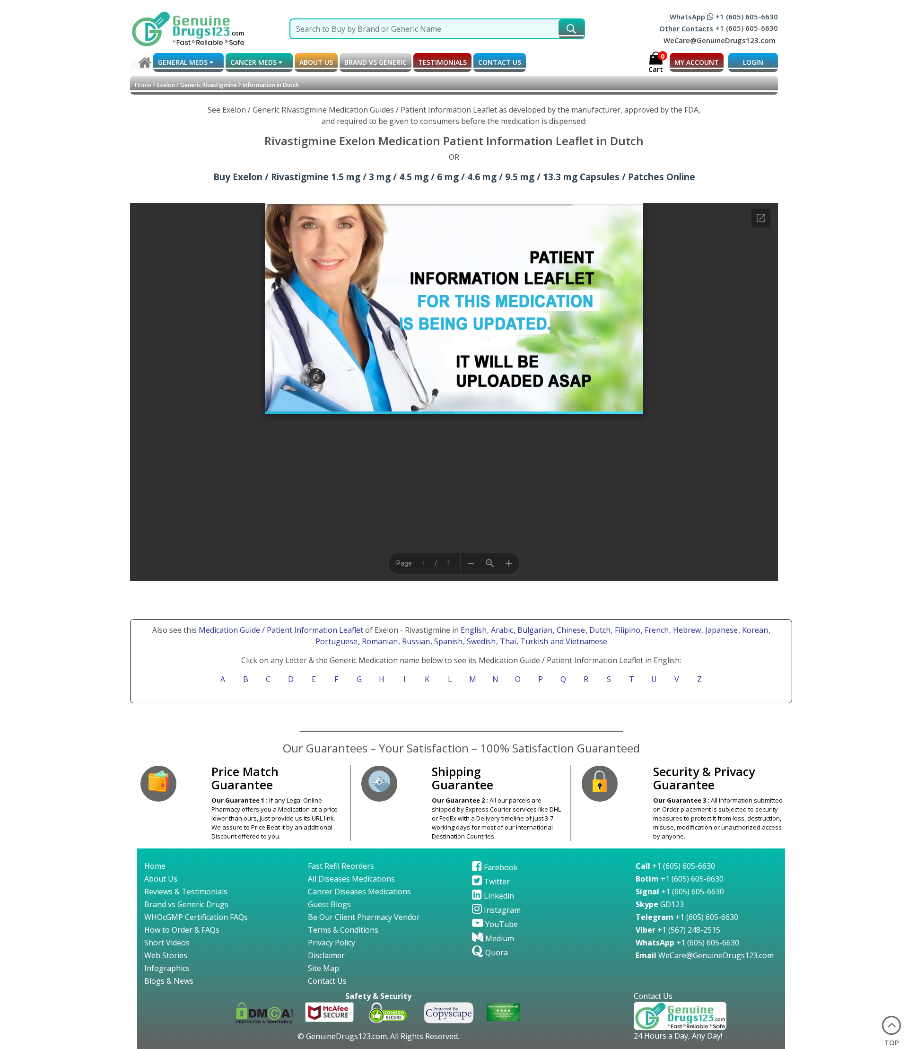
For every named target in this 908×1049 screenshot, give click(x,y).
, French (656, 630)
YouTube (500, 924)
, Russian (415, 641)
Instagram (501, 910)
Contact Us (327, 981)
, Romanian (379, 641)
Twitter (496, 881)
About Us (160, 879)
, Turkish (533, 641)
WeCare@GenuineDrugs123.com (720, 40)
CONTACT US (499, 62)
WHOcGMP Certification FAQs (196, 917)
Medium (498, 938)
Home (143, 85)
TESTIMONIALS (442, 62)
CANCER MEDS (254, 62)
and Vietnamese (578, 641)
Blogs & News (168, 981)
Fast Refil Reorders (341, 866)
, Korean (754, 630)
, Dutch (598, 630)
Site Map (323, 968)
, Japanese (720, 630)
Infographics (167, 968)
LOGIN (753, 62)
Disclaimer (326, 955)
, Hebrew (686, 630)
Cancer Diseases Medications (359, 891)
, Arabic (501, 630)
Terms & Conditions (343, 930)
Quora (495, 952)
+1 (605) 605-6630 (675, 866)
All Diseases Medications (351, 879)
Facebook (500, 867)
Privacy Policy (331, 942)
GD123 (660, 904)
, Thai (507, 641)
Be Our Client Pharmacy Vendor (364, 917)
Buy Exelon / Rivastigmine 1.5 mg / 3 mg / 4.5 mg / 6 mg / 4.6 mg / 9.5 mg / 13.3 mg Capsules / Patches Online (454, 176)
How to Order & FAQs (181, 930)
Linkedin (498, 896)
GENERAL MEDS (184, 62)
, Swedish (480, 641)
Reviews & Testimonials (185, 891)
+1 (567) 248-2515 (678, 930)
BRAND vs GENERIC (375, 62)
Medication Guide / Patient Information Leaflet (281, 630)
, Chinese (570, 630)
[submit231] (571, 28)
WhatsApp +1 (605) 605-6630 (724, 16)
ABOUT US (316, 62)
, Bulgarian (534, 630)
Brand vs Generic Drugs (186, 904)
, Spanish (447, 641)
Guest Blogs (329, 904)
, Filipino (626, 630)
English (474, 630)
